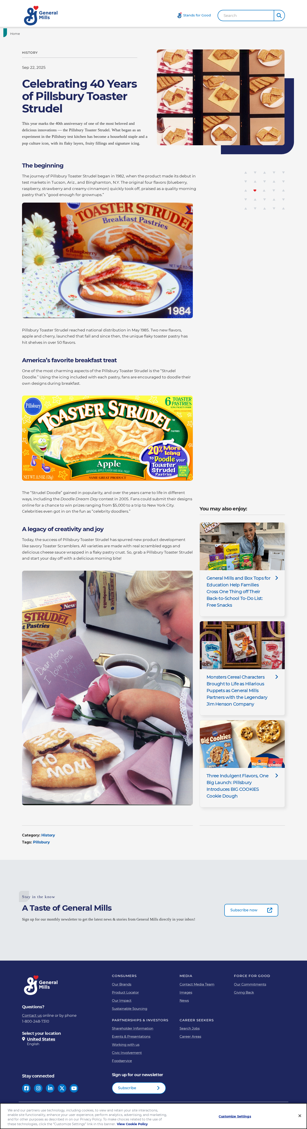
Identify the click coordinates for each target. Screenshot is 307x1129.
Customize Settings (235, 1116)
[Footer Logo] (41, 985)
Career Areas (190, 1036)
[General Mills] (41, 15)
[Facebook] (26, 1088)
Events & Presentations (131, 1036)
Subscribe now (243, 910)
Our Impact (121, 1000)
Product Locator (125, 992)
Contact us (32, 1015)
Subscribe (127, 1088)
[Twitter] (62, 1088)
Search (230, 16)
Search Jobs (190, 1028)
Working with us (125, 1044)
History (48, 835)
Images (186, 992)
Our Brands (121, 984)
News (184, 1000)
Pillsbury (41, 842)
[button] (279, 15)
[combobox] (246, 15)
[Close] (300, 1116)
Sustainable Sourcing (129, 1008)
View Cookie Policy (132, 1124)
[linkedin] (50, 1088)
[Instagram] (38, 1088)
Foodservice (122, 1061)
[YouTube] (74, 1088)
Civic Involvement (127, 1053)
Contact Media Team (197, 984)
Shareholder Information (132, 1028)
